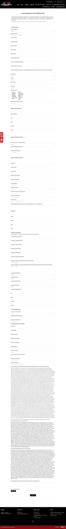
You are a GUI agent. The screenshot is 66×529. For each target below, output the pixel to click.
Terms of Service (37, 513)
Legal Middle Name (14, 41)
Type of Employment (14, 187)
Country (12, 305)
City (11, 293)
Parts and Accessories (40, 4)
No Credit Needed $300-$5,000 (58, 4)
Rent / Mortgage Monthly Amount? (17, 146)
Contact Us (48, 4)
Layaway (53, 7)
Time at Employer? (14, 346)
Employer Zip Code (14, 334)
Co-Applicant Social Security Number (17, 256)
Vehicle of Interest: (14, 33)
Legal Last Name (14, 45)
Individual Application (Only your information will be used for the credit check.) (14, 95)
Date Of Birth (13, 82)
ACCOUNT (61, 2)
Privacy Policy (36, 512)
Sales (21, 4)
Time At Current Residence (15, 150)
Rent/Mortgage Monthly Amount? (17, 315)
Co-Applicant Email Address (16, 252)
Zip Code (12, 301)
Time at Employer (14, 183)
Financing (32, 4)
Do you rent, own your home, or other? (18, 142)
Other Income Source (14, 362)
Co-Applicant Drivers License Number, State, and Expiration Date (22, 260)
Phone (12, 220)
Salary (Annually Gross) (15, 179)
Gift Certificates (46, 7)
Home (18, 4)
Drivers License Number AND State (17, 61)
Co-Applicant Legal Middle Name (16, 240)
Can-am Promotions (60, 7)
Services (27, 4)
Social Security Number (15, 57)
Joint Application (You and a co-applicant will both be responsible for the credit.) (21, 95)
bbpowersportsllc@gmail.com (22, 513)
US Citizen (13, 86)
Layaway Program (37, 517)
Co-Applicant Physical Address (16, 289)
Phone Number (13, 49)
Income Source (13, 199)
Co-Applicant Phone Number (16, 248)
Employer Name (14, 167)
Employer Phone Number (15, 175)
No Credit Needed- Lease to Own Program (40, 516)
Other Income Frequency (15, 195)
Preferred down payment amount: (17, 101)
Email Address (13, 53)
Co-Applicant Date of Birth (15, 281)
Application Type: (14, 90)
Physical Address (14, 113)
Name (12, 216)
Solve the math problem (15, 489)
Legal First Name (14, 37)
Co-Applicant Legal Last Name (16, 244)
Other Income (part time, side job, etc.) (18, 191)
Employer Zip (13, 171)
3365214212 (50, 2)
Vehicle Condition (14, 29)
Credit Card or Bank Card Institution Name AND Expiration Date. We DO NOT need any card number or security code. (31, 264)
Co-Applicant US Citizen (15, 285)
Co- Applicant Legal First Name (16, 236)
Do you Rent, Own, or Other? (16, 311)
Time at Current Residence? (16, 319)
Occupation (13, 163)
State (12, 297)
